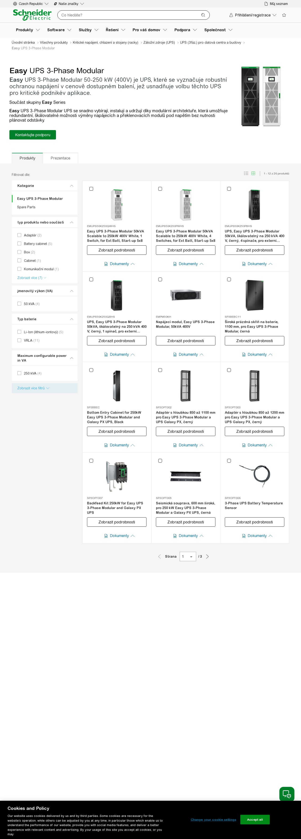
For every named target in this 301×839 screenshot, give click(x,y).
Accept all (255, 819)
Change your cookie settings (213, 819)
